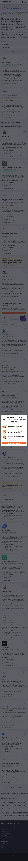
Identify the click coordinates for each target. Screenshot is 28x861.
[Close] (25, 416)
